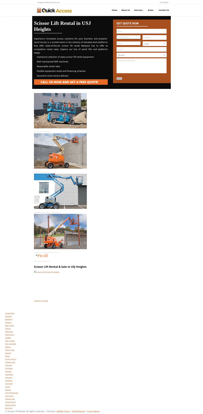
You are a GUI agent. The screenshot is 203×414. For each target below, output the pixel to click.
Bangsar (8, 322)
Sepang (8, 390)
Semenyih (9, 384)
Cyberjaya (9, 332)
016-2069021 (164, 2)
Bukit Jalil (8, 408)
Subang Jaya (10, 399)
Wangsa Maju (10, 405)
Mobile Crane (63, 411)
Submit (119, 78)
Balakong (8, 319)
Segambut (9, 374)
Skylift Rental (78, 411)
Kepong (8, 353)
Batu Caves (9, 325)
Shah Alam (9, 396)
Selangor (8, 377)
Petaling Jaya (10, 362)
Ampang (8, 316)
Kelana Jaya (9, 350)
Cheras (8, 328)
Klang (7, 356)
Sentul (7, 387)
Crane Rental (93, 411)
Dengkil (8, 338)
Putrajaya (9, 368)
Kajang (8, 347)
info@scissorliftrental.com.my (48, 2)
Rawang (8, 371)
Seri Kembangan (11, 393)
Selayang (8, 381)
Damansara (9, 335)
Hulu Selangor (10, 344)
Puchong (8, 365)
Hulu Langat (10, 341)
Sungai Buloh (10, 402)
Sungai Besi (9, 313)
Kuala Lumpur (10, 359)
